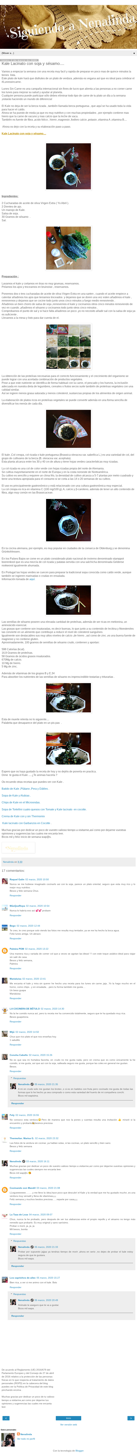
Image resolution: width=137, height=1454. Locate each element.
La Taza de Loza (19, 1214)
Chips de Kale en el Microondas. (21, 802)
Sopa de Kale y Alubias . (16, 795)
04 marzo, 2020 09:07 (40, 1214)
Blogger (80, 1450)
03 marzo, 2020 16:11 (37, 1161)
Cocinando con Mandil (23, 1188)
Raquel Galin (17, 879)
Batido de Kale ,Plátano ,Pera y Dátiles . (25, 788)
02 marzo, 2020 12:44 (28, 925)
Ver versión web (68, 1424)
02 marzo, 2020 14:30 (52, 1008)
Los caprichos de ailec (23, 1277)
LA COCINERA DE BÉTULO (25, 1008)
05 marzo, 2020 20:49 (46, 1300)
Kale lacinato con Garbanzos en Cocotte (26, 823)
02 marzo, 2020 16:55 (27, 1115)
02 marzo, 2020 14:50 (27, 1032)
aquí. (32, 579)
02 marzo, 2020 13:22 (36, 948)
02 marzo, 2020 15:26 (40, 1055)
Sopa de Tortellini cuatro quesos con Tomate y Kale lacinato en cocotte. (44, 809)
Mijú (12, 1032)
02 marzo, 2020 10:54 (37, 906)
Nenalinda (24, 1084)
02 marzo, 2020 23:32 (46, 1138)
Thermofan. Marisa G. (22, 1138)
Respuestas (19, 1078)
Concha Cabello (19, 1055)
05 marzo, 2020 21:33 (46, 1247)
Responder (15, 895)
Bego (13, 925)
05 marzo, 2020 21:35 (46, 1084)
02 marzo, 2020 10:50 (37, 879)
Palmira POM (17, 948)
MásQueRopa (17, 906)
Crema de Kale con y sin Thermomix (23, 816)
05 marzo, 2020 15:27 (48, 1277)
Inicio (68, 1418)
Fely (12, 1115)
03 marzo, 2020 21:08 (48, 1188)
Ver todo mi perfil (26, 1438)
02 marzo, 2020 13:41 (34, 978)
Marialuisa (15, 978)
